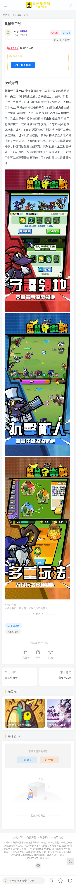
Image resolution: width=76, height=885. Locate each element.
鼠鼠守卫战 (13, 23)
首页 (7, 15)
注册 (50, 760)
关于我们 (58, 837)
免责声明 (31, 837)
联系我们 (45, 837)
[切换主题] (70, 861)
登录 (29, 760)
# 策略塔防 (13, 631)
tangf (16, 31)
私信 (67, 32)
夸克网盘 (26, 65)
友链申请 (18, 837)
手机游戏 (16, 15)
